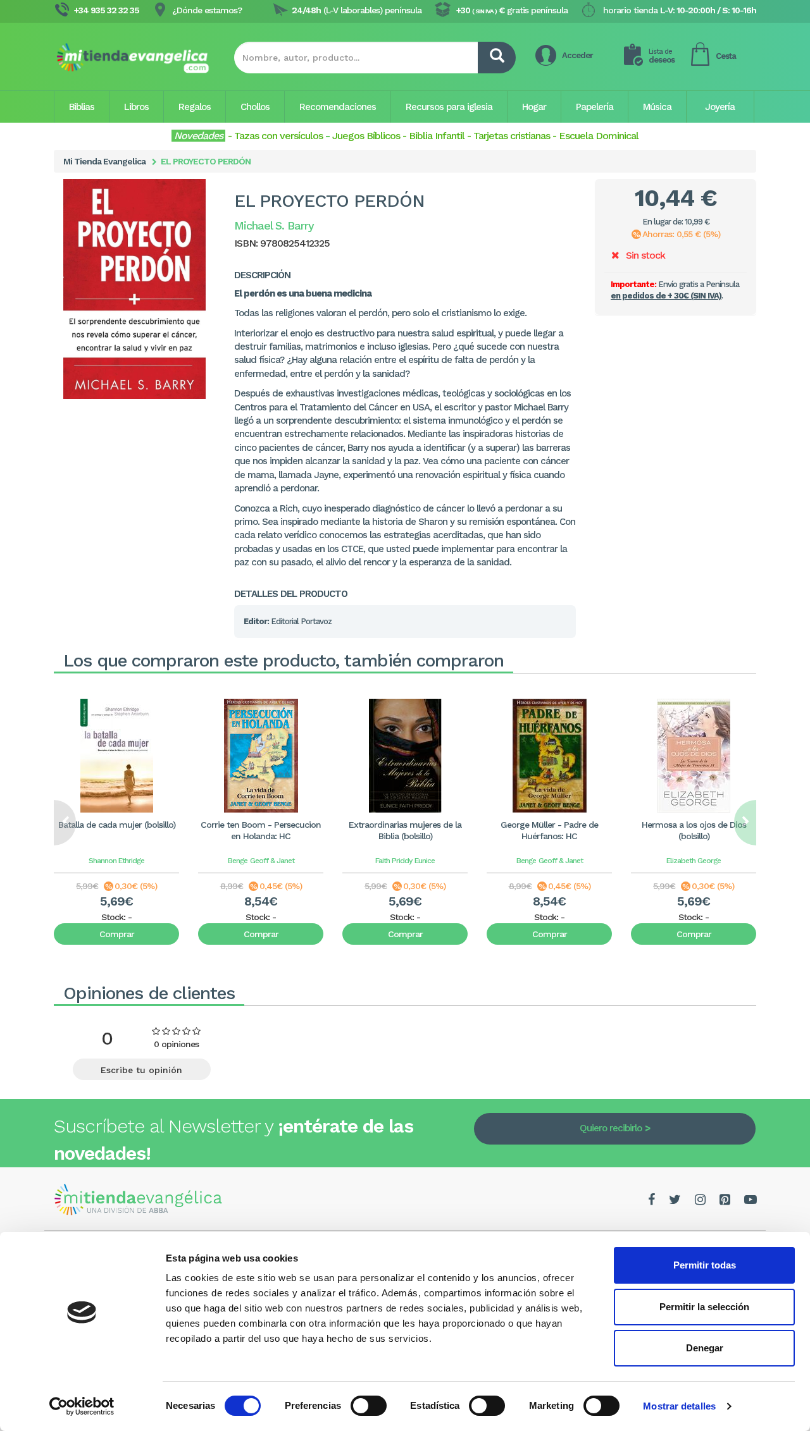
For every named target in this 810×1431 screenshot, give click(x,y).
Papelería (594, 107)
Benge (237, 860)
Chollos (255, 107)
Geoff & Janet (272, 860)
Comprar (116, 934)
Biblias (81, 107)
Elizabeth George (693, 860)
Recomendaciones (337, 107)
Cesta (726, 56)
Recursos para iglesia (449, 107)
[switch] (369, 1406)
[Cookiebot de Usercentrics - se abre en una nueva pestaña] (82, 1406)
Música (657, 107)
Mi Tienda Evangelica (104, 161)
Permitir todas (704, 1265)
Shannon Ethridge (116, 860)
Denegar (704, 1347)
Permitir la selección (704, 1306)
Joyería (720, 107)
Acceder (577, 55)
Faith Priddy (393, 860)
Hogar (534, 107)
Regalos (194, 107)
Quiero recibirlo (611, 1128)
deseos (662, 55)
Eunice (424, 860)
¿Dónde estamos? (207, 10)
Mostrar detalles (679, 1406)
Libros (136, 107)
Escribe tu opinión (141, 1070)
